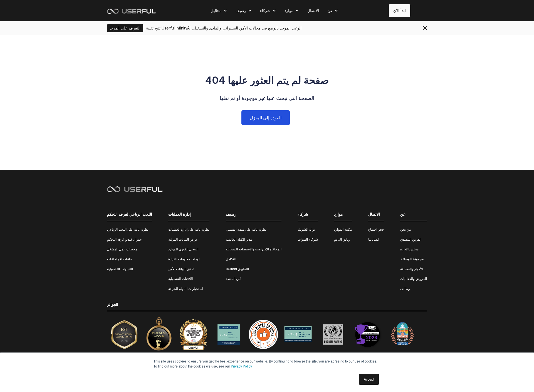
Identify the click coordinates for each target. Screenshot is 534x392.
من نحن (405, 229)
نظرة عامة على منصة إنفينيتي (246, 229)
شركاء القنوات (308, 239)
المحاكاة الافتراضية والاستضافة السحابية (253, 249)
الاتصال (313, 10)
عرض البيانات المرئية (183, 239)
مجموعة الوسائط (412, 259)
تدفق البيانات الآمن (181, 269)
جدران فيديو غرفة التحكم (124, 239)
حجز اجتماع (376, 229)
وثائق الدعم (342, 239)
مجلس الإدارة (409, 249)
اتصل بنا (373, 239)
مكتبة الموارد (343, 229)
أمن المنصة (233, 279)
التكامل (231, 259)
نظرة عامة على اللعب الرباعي (128, 229)
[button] (219, 10)
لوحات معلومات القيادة (184, 259)
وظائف (405, 289)
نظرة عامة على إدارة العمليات (188, 229)
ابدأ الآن (399, 10)
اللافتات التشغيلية (180, 279)
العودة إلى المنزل (265, 117)
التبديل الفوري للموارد (183, 249)
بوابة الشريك (306, 229)
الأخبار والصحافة (411, 269)
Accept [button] (369, 379)
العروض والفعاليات (413, 279)
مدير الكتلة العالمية (239, 239)
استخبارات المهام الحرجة (185, 289)
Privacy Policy (241, 366)
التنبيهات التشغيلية (120, 269)
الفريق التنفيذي (410, 239)
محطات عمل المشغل (122, 249)
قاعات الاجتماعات (119, 259)
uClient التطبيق (237, 269)
